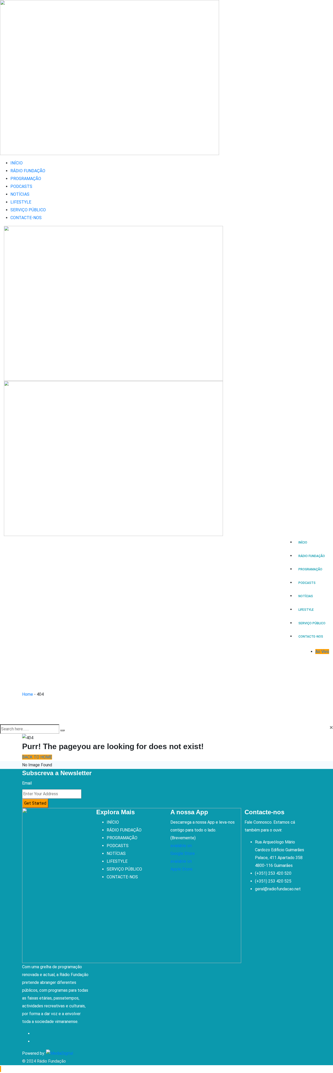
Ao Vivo (322, 651)
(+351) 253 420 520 (273, 873)
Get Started (35, 803)
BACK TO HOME (37, 757)
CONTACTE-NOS (26, 217)
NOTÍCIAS (19, 194)
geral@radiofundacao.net (278, 888)
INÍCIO (16, 163)
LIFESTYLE (20, 202)
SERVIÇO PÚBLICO (28, 209)
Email (27, 783)
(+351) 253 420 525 (273, 881)
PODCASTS (21, 186)
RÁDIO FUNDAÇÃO (27, 170)
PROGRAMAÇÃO (25, 178)
